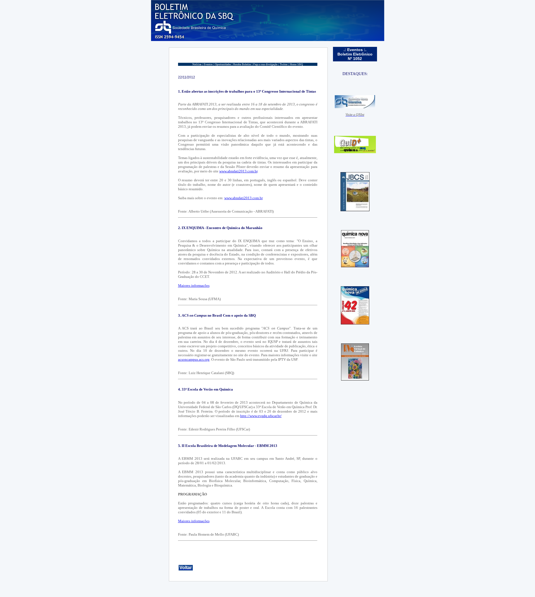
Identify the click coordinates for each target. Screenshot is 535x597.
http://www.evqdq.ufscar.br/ (261, 416)
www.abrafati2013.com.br (238, 171)
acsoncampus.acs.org (194, 359)
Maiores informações (194, 285)
